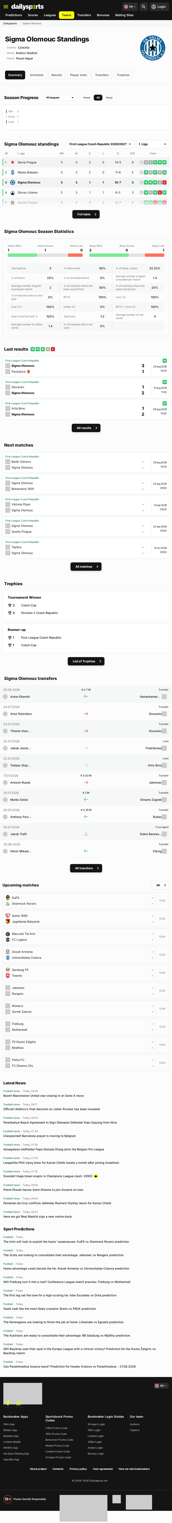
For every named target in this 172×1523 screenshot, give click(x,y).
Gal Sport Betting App (16, 1453)
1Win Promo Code (56, 1433)
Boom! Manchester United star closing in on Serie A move (43, 1095)
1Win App (8, 1424)
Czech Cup (28, 605)
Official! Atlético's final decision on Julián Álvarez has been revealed (51, 1109)
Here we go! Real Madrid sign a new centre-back (37, 1216)
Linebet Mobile (12, 1441)
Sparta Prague (28, 202)
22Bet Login (95, 1441)
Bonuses (103, 15)
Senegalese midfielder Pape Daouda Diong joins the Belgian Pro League (53, 1149)
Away (109, 97)
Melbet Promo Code (57, 1445)
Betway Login (96, 1453)
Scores (33, 15)
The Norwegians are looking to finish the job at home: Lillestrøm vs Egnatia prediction (63, 1322)
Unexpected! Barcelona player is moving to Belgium (39, 1136)
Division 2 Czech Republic (39, 613)
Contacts (58, 1468)
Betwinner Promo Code (59, 1439)
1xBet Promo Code (57, 1428)
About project (38, 1468)
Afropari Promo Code (58, 1457)
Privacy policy (78, 1468)
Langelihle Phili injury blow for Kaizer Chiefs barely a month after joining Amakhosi (61, 1162)
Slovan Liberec (28, 192)
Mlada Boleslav (28, 172)
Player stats (78, 75)
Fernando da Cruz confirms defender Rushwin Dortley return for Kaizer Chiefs (57, 1203)
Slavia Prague (27, 162)
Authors (134, 1424)
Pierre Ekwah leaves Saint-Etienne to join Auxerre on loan (43, 1189)
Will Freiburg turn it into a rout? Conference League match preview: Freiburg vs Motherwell (66, 1282)
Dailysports (10, 23)
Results (56, 75)
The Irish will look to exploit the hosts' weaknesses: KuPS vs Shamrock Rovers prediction (66, 1241)
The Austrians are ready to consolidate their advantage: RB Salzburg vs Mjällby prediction (66, 1335)
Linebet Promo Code (58, 1451)
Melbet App (10, 1430)
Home (86, 97)
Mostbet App (10, 1436)
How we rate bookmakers (134, 1468)
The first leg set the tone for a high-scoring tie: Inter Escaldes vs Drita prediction (59, 1295)
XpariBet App (11, 1459)
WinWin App (10, 1447)
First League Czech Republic (41, 637)
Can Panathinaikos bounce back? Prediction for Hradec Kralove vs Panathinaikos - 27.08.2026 (69, 1366)
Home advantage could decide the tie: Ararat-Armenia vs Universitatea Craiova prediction (66, 1268)
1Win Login (94, 1430)
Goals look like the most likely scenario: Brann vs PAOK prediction (49, 1308)
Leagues (50, 15)
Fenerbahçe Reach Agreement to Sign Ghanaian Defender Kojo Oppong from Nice (60, 1122)
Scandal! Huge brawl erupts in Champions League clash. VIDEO (48, 1176)
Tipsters (134, 1430)
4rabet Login (95, 1447)
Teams (66, 15)
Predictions (13, 15)
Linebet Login (96, 1436)
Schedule (36, 75)
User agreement (103, 1468)
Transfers (84, 15)
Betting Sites (124, 15)
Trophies (123, 75)
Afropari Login (96, 1424)
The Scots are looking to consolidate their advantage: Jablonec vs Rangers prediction (63, 1255)
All (98, 97)
